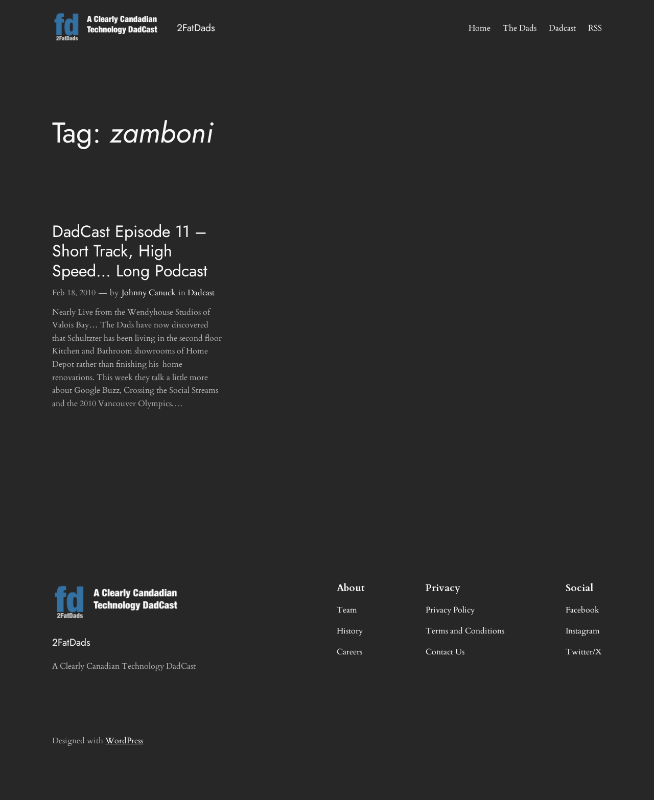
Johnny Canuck (149, 292)
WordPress (124, 740)
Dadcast (201, 292)
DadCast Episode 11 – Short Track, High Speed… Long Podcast (129, 251)
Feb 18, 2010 (74, 292)
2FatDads (196, 27)
